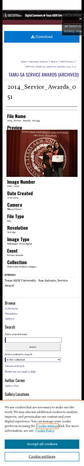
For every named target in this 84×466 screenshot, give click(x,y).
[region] (42, 433)
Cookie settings (47, 426)
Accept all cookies (42, 444)
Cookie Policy (45, 431)
